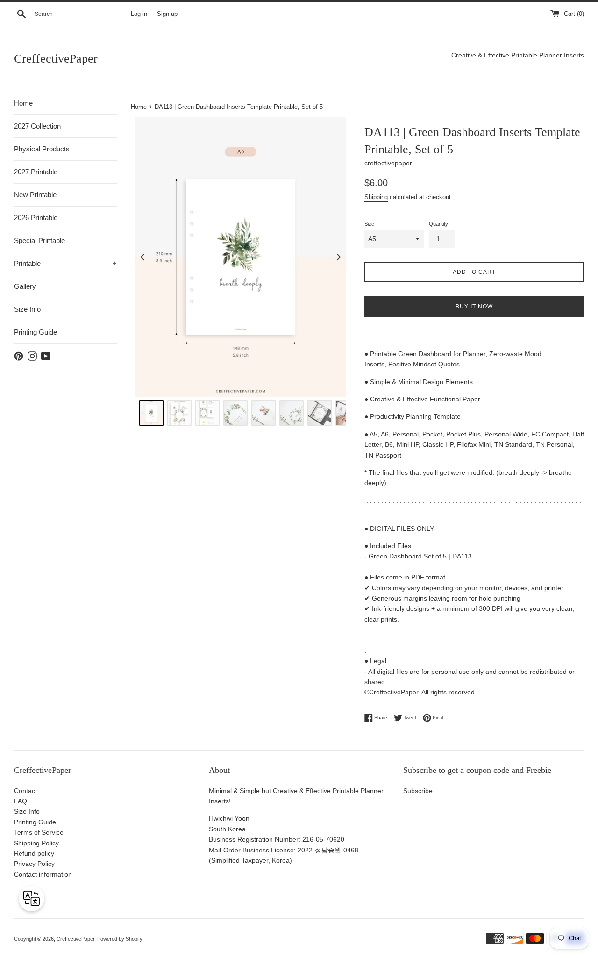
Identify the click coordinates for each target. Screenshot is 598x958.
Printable (65, 263)
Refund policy (34, 853)
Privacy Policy (34, 863)
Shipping (376, 196)
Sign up (167, 14)
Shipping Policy (36, 843)
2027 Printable (35, 172)
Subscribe (418, 790)
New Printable (35, 195)
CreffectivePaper (56, 58)
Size (369, 224)
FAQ (20, 801)
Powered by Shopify (119, 939)
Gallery (25, 286)
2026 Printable (35, 218)
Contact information (43, 874)
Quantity (438, 224)
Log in (139, 14)
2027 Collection (37, 126)
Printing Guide (35, 332)
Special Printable (39, 240)
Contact (25, 790)
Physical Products (42, 149)
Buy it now (474, 306)
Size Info (27, 309)
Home (23, 103)
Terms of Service (39, 832)
